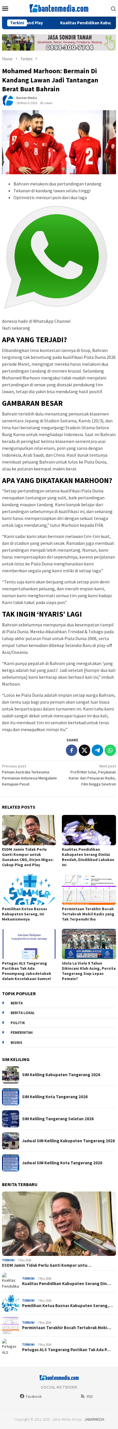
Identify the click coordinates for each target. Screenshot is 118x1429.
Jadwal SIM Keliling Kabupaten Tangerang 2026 (68, 1140)
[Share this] (71, 750)
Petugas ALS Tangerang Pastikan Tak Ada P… (66, 1349)
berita (17, 1003)
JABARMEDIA (94, 1419)
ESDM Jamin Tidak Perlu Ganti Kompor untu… (46, 1265)
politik (18, 1022)
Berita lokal (23, 1012)
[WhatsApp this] (110, 750)
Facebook (34, 1396)
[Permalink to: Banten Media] (7, 99)
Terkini (8, 1260)
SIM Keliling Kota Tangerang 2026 (55, 1096)
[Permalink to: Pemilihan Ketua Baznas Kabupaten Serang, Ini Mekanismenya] (29, 889)
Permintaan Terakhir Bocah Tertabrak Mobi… (66, 1327)
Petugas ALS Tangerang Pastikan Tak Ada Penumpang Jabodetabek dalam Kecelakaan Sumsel (26, 971)
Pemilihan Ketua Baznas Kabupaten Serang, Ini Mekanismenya (24, 914)
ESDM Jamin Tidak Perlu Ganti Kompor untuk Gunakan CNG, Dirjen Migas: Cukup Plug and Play (28, 857)
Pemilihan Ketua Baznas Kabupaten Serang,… (67, 1305)
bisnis (16, 1042)
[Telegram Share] (97, 750)
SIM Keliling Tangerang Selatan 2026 (58, 1118)
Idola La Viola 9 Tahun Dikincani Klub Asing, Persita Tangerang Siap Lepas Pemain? (89, 971)
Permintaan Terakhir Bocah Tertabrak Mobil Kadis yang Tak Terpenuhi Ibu (88, 914)
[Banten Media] (59, 7)
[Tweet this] (84, 750)
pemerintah (22, 1032)
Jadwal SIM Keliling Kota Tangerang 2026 (62, 1162)
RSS (90, 1396)
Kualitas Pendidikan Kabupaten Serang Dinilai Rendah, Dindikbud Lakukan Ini (88, 857)
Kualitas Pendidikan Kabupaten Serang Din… (66, 1283)
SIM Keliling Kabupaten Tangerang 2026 (61, 1074)
